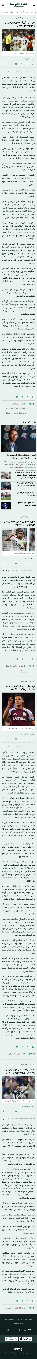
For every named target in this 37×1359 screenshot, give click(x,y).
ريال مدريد (9, 407)
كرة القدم (15, 402)
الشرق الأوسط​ (24, 10)
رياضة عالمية (20, 16)
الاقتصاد (5, 10)
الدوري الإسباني (10, 664)
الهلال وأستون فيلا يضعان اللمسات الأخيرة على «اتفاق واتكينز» (20, 686)
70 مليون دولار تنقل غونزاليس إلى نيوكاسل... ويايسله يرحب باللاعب (20, 1069)
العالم (17, 10)
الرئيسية (33, 10)
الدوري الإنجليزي (20, 1306)
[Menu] (35, 4)
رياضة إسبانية (21, 407)
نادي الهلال (22, 1052)
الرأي (11, 10)
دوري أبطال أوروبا (20, 411)
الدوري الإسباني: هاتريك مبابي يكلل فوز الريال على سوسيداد (19, 521)
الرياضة (32, 16)
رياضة (24, 402)
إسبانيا (8, 411)
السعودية (12, 1052)
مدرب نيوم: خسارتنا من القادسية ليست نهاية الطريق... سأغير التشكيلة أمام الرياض (25, 473)
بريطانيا (9, 1306)
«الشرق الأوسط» (25, 57)
